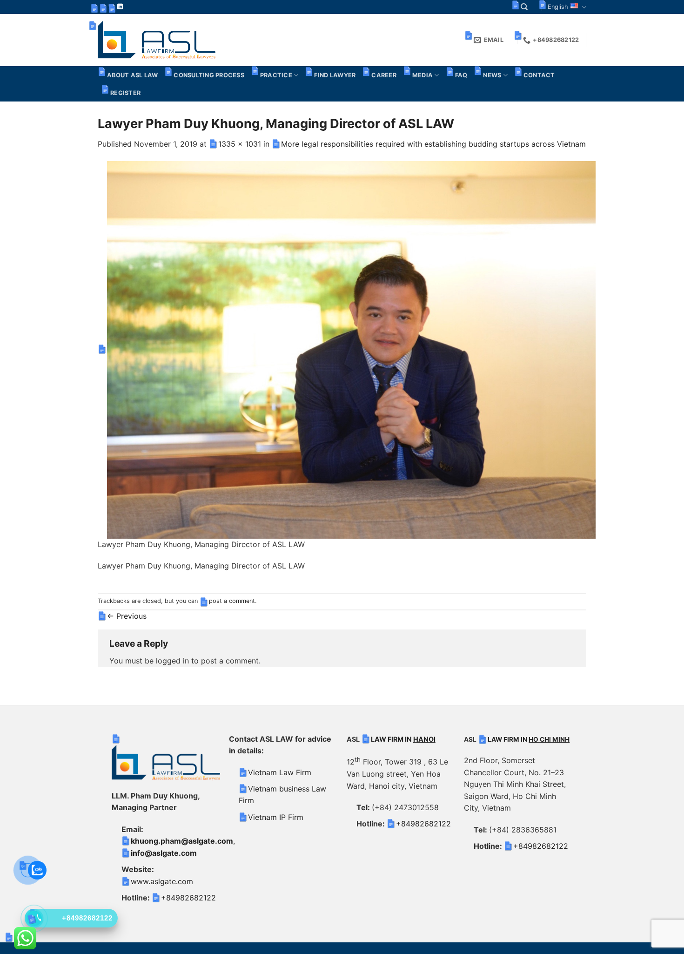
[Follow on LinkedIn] (120, 7)
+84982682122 (188, 897)
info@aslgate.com (164, 853)
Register (125, 92)
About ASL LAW (132, 75)
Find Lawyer (334, 75)
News (492, 75)
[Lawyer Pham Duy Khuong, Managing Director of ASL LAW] (351, 349)
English (558, 6)
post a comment (232, 600)
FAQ (461, 75)
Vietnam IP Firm (275, 817)
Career (383, 75)
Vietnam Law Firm (279, 772)
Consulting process (209, 75)
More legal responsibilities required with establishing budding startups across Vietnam (433, 144)
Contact (539, 75)
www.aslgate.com (162, 881)
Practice (276, 75)
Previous (127, 616)
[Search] (524, 7)
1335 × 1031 (239, 144)
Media (422, 75)
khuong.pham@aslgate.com (182, 841)
